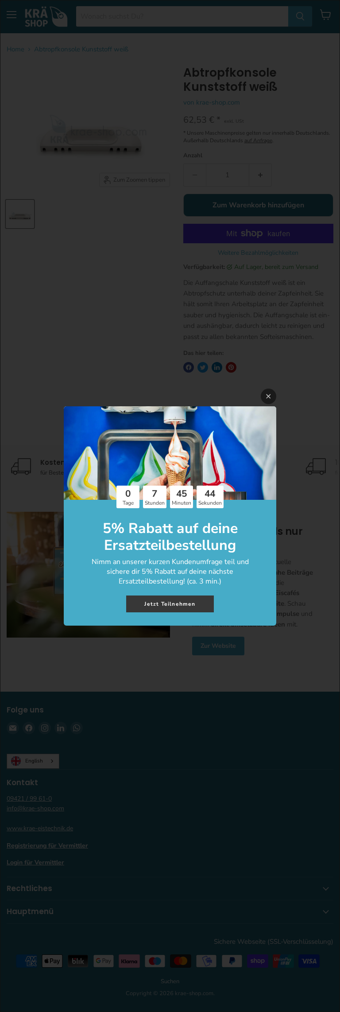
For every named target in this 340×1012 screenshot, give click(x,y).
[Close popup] (268, 396)
